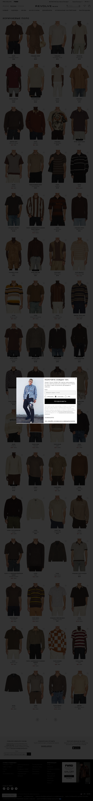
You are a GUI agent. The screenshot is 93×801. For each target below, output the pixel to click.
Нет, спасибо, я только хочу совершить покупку (60, 421)
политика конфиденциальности (65, 411)
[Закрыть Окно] (75, 378)
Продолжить (60, 401)
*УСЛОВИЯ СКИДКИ (49, 417)
